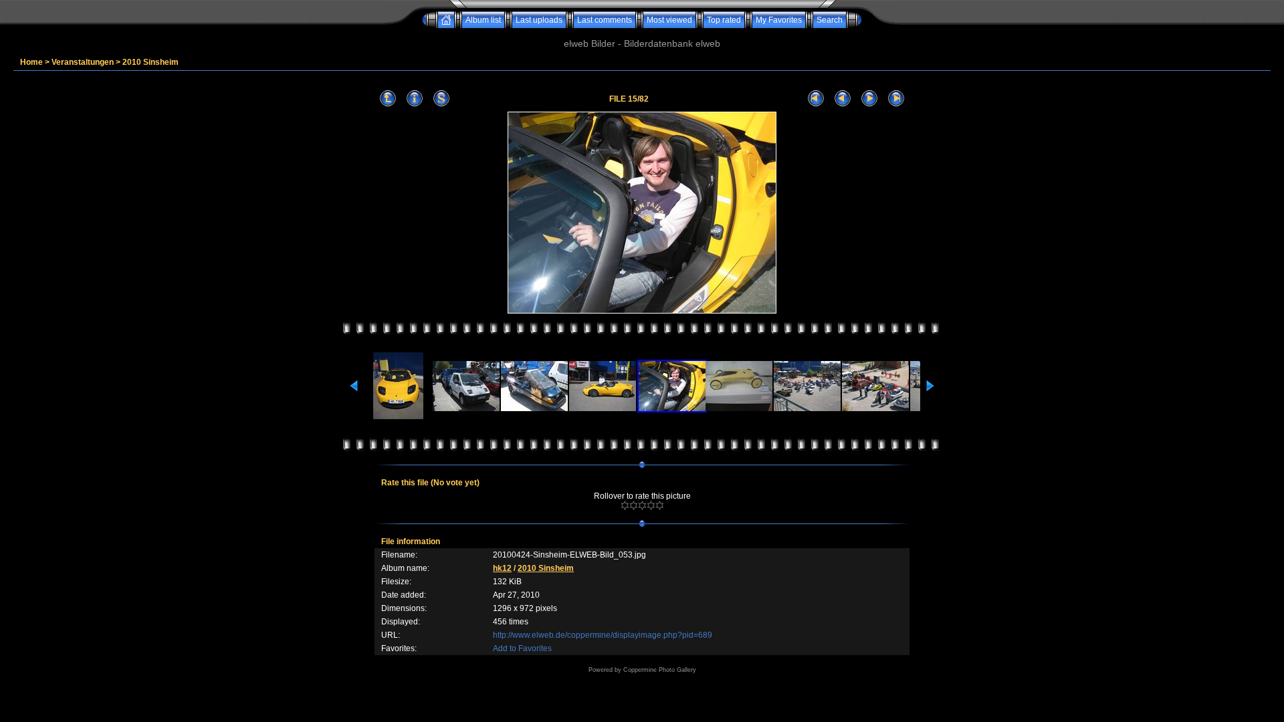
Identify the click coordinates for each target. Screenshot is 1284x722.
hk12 (502, 568)
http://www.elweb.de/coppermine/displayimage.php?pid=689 (602, 635)
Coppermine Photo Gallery (659, 670)
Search (830, 20)
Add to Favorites (522, 648)
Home (31, 62)
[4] (651, 505)
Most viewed (669, 20)
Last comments (604, 20)
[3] (642, 505)
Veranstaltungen (82, 62)
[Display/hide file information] (414, 98)
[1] (625, 505)
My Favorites (779, 20)
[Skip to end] (896, 98)
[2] (633, 505)
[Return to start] (815, 98)
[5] (659, 505)
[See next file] (869, 98)
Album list (483, 20)
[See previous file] (842, 98)
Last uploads (539, 20)
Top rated (724, 20)
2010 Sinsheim (150, 62)
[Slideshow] (441, 98)
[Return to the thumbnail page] (387, 98)
